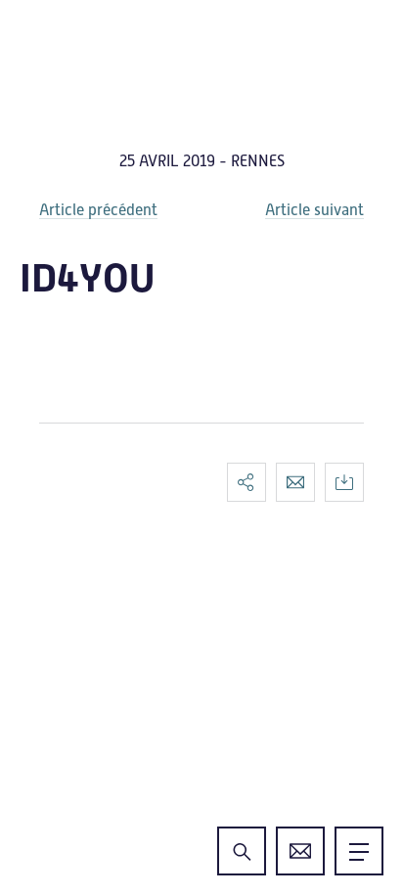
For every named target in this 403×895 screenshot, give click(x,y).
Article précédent (98, 210)
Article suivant (314, 210)
